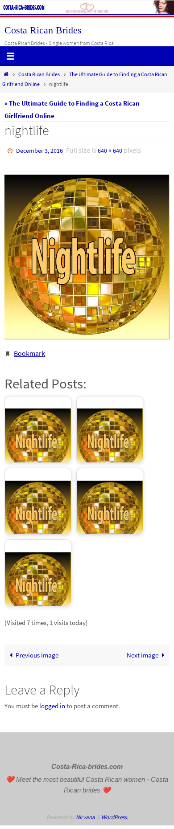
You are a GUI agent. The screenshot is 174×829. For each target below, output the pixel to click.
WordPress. (114, 813)
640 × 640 (110, 150)
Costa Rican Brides (43, 30)
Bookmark (29, 350)
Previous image (37, 651)
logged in (52, 702)
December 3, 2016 (39, 150)
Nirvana (85, 813)
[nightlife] (87, 254)
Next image (142, 651)
